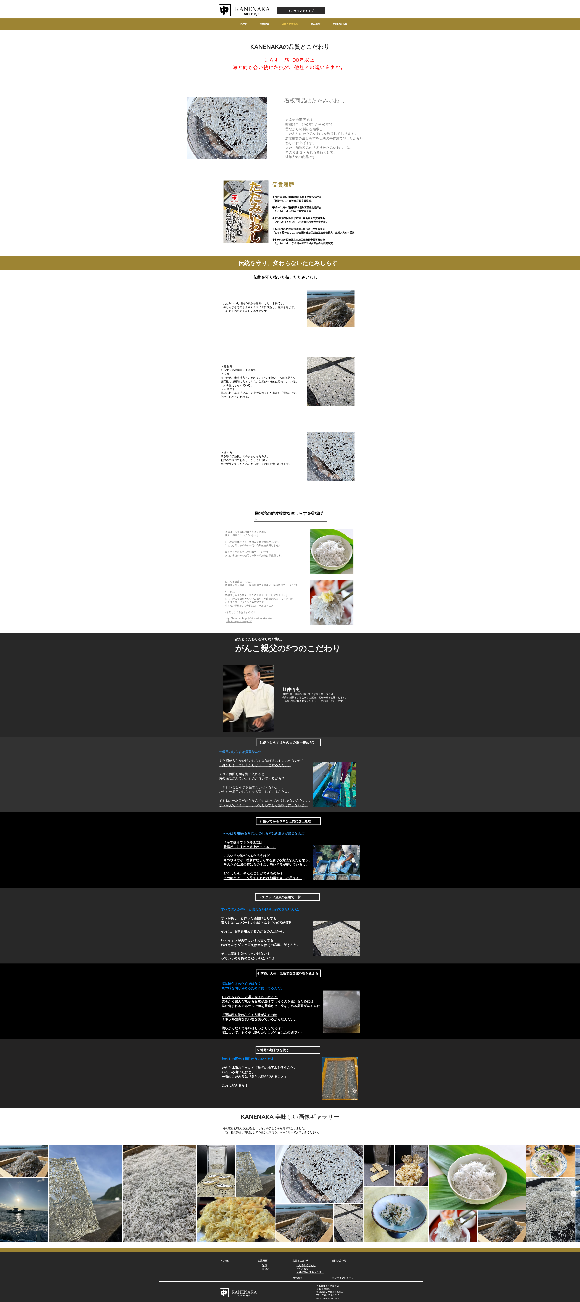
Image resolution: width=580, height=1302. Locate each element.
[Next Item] (573, 1194)
